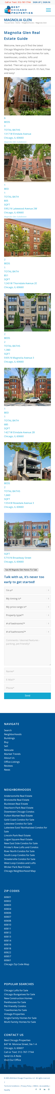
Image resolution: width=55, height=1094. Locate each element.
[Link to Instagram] (49, 1089)
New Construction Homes (18, 998)
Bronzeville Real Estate (16, 799)
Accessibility (44, 1086)
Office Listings (12, 761)
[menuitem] (47, 10)
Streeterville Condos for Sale (19, 859)
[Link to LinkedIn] (44, 1089)
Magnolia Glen (18, 19)
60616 (7, 944)
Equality (7, 1090)
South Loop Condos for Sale (19, 855)
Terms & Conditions (11, 1086)
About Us (9, 757)
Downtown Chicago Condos (19, 811)
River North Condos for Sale (19, 851)
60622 (7, 952)
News (7, 769)
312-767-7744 (24, 2)
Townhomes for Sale (15, 1010)
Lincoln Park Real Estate (17, 835)
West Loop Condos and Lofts (20, 863)
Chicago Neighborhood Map (20, 870)
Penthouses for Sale (15, 1002)
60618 (7, 948)
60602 (7, 901)
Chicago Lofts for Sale (16, 990)
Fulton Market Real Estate (18, 815)
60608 (7, 920)
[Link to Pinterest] (40, 1089)
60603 (7, 905)
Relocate (9, 750)
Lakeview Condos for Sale (18, 823)
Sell (6, 746)
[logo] (22, 10)
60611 (7, 928)
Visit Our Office (12, 1059)
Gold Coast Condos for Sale (19, 819)
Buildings (9, 738)
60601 (7, 897)
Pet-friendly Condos (15, 1006)
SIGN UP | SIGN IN (41, 2)
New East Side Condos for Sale (21, 843)
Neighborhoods (13, 734)
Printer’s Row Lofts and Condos (21, 847)
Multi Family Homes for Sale (20, 1021)
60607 (7, 916)
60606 (7, 912)
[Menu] (47, 10)
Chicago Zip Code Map (16, 964)
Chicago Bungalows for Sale (19, 994)
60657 (7, 956)
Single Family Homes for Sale (20, 1018)
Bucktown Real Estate (16, 803)
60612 (7, 932)
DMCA (35, 1086)
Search (8, 730)
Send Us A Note (12, 1056)
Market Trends (12, 754)
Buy (6, 742)
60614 (7, 940)
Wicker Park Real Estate (17, 867)
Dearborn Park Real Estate (18, 807)
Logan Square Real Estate (18, 839)
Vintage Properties (14, 1014)
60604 (7, 908)
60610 (7, 924)
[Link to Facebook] (36, 1089)
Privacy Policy (26, 1086)
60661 (7, 960)
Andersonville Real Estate (18, 795)
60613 (7, 936)
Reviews (8, 765)
